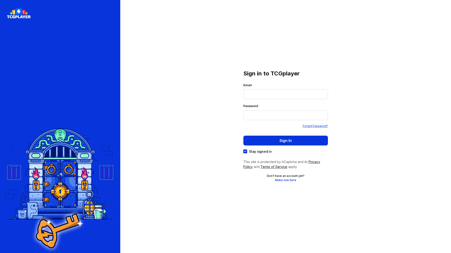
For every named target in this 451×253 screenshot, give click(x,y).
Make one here (285, 180)
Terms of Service (273, 167)
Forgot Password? (315, 126)
